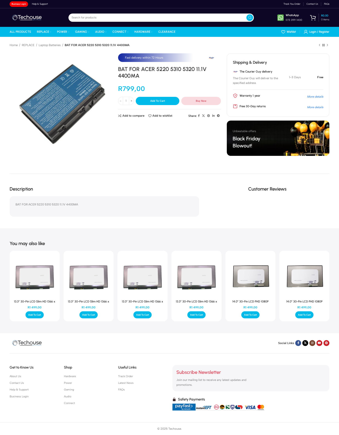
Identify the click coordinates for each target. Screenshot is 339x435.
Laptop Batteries (50, 45)
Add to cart (157, 100)
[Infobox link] (289, 17)
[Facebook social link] (199, 116)
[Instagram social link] (312, 343)
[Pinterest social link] (208, 116)
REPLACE (28, 45)
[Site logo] (27, 17)
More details (315, 96)
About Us (15, 376)
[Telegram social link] (218, 116)
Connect (69, 403)
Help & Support (19, 389)
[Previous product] (320, 45)
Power (68, 383)
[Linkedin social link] (213, 116)
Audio (67, 396)
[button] (35, 314)
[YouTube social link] (319, 343)
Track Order (125, 376)
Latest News (126, 383)
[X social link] (203, 116)
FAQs (121, 389)
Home (14, 45)
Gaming (69, 389)
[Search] (249, 17)
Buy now (201, 100)
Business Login (19, 4)
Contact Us (17, 383)
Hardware (70, 376)
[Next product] (327, 45)
